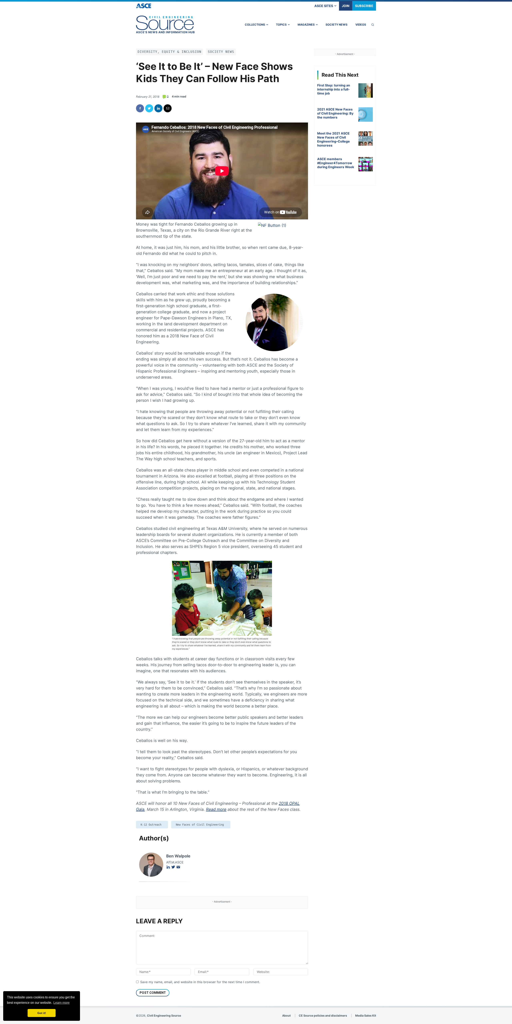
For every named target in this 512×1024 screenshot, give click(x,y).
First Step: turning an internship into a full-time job (333, 89)
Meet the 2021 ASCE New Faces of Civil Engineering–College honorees (333, 139)
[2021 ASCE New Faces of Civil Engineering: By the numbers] (365, 114)
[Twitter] (149, 108)
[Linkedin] (158, 108)
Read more (216, 809)
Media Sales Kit (365, 1015)
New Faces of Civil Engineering (200, 824)
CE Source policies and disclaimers (323, 1015)
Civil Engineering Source (164, 1015)
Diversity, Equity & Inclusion (169, 52)
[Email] (168, 108)
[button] (372, 24)
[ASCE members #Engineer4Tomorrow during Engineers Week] (365, 164)
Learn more (61, 1002)
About (286, 1015)
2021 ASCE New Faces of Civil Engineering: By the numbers (335, 113)
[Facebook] (140, 108)
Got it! (41, 1013)
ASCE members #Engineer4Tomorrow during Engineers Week (335, 163)
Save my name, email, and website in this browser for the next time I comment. (200, 982)
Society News (221, 52)
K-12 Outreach (151, 824)
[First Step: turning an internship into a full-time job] (365, 90)
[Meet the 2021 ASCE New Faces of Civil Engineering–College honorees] (365, 138)
